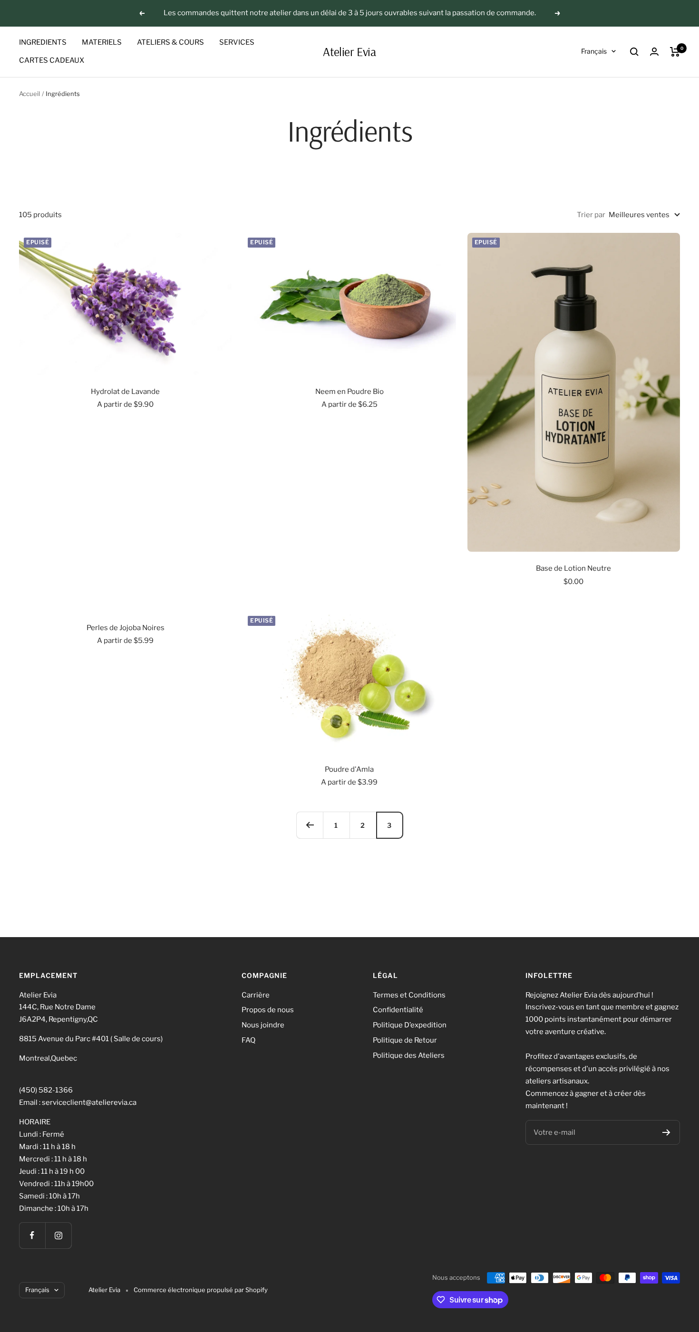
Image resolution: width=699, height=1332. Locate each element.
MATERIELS (102, 42)
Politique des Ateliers (409, 1055)
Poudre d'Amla (349, 769)
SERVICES (236, 42)
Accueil (29, 93)
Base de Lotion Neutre (573, 568)
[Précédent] (309, 825)
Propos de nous (268, 1010)
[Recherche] (634, 52)
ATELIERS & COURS (170, 42)
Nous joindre (263, 1025)
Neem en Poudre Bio (349, 391)
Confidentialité (398, 1010)
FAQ (248, 1040)
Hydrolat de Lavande (125, 391)
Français (594, 51)
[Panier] (675, 52)
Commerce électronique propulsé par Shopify (201, 1290)
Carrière (256, 995)
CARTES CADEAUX (51, 60)
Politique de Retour (405, 1040)
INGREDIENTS (43, 42)
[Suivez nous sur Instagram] (58, 1235)
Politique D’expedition (410, 1025)
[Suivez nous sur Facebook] (32, 1235)
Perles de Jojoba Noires (126, 627)
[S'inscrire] (666, 1132)
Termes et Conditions (409, 995)
